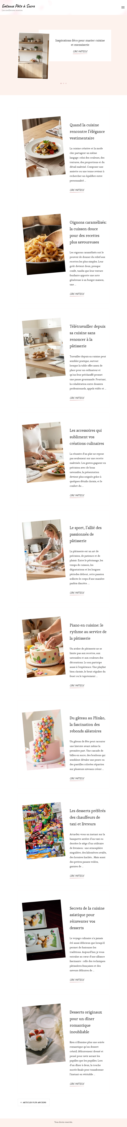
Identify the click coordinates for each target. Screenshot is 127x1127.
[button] (61, 83)
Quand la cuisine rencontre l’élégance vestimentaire (87, 131)
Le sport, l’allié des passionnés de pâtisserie (86, 534)
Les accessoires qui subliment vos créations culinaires (87, 437)
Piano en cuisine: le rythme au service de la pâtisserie (88, 632)
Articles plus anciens (34, 1102)
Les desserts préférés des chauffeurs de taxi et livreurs (88, 817)
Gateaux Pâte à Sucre (18, 6)
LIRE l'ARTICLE (80, 51)
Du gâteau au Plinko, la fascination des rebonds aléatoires (87, 724)
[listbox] (63, 55)
